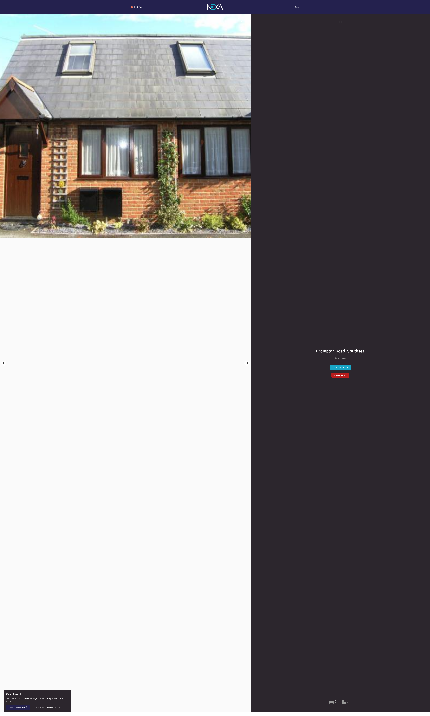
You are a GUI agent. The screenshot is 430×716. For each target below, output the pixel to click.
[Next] (247, 363)
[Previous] (3, 363)
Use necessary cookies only (45, 707)
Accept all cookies (17, 707)
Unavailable (340, 375)
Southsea (342, 358)
